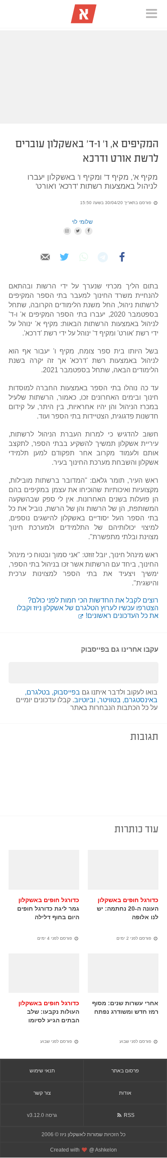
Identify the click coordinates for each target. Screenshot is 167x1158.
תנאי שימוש (42, 1071)
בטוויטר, (109, 700)
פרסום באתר (125, 1071)
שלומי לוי (82, 222)
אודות (125, 1093)
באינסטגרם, (140, 700)
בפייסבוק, (66, 692)
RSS (128, 1115)
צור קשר (42, 1093)
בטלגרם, (38, 692)
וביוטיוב (85, 700)
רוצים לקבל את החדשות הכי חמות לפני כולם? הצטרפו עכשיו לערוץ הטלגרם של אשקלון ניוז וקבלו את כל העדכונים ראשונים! (87, 608)
